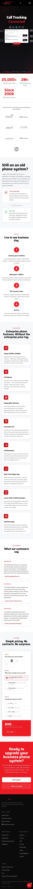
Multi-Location (6, 821)
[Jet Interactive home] (7, 3)
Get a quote (16, 780)
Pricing (21, 838)
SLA (3, 873)
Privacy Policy (6, 870)
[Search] (20, 3)
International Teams (8, 824)
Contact (21, 856)
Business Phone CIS (7, 867)
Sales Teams (5, 815)
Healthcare (5, 844)
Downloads (22, 847)
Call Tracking (6, 71)
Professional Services (8, 841)
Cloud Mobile (24, 71)
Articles (21, 844)
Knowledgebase (23, 853)
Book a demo (10, 732)
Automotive (5, 835)
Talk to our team (16, 786)
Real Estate (5, 838)
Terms (9, 886)
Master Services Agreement (9, 876)
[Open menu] (29, 3)
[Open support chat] (29, 885)
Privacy (4, 886)
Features (21, 835)
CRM (29, 71)
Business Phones (15, 71)
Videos (21, 850)
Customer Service (7, 818)
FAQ (20, 841)
